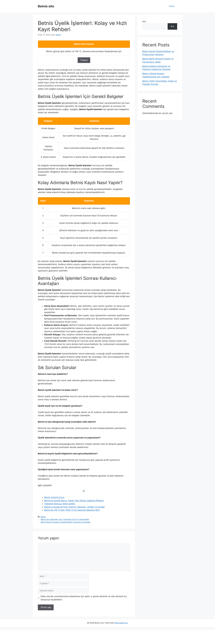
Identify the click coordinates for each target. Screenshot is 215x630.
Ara (144, 21)
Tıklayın (84, 60)
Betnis (172, 6)
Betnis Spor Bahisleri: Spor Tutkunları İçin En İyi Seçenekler (65, 519)
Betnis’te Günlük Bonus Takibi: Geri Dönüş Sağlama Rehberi (74, 500)
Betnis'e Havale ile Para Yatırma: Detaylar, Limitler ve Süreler (74, 507)
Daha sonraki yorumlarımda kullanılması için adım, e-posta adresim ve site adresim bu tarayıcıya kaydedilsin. (84, 598)
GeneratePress (121, 623)
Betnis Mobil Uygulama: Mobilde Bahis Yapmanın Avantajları (65, 522)
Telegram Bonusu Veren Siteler (59, 503)
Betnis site (46, 6)
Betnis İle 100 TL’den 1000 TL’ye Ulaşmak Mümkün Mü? (72, 510)
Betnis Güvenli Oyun (54, 497)
